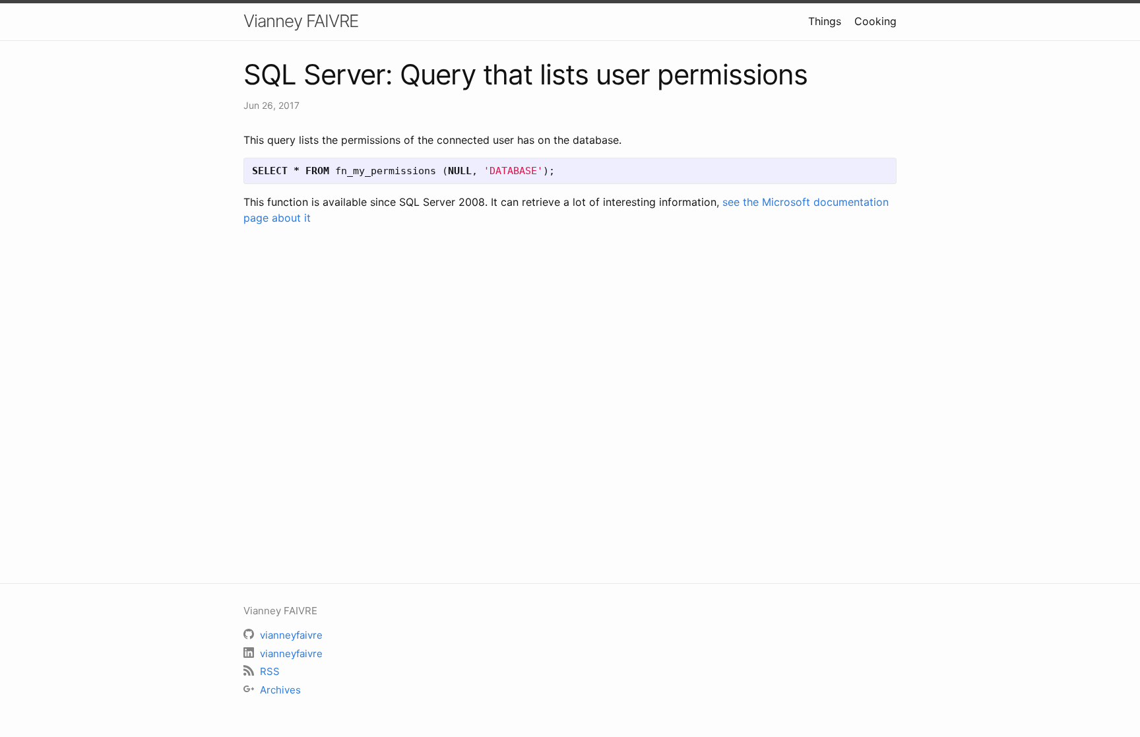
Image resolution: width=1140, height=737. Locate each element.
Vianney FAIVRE (300, 21)
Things (824, 21)
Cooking (875, 21)
